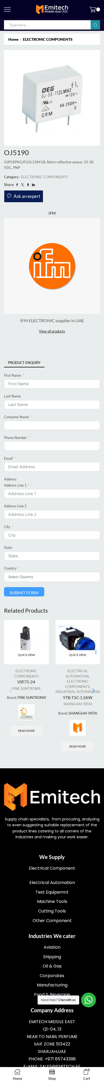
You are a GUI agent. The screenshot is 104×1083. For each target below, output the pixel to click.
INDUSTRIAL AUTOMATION (77, 692)
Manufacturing (52, 985)
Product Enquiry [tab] (24, 362)
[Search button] (95, 25)
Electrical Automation (52, 882)
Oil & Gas (52, 966)
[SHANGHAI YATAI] (78, 728)
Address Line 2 (15, 506)
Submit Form (24, 592)
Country (10, 568)
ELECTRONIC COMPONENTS (48, 39)
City (7, 527)
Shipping (52, 957)
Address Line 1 (15, 485)
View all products (52, 331)
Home (13, 39)
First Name (12, 375)
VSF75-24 (26, 681)
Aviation (52, 947)
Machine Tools (52, 901)
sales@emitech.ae (60, 1066)
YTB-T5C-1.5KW (77, 697)
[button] (93, 691)
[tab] (24, 363)
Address (10, 479)
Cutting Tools (52, 911)
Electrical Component (52, 868)
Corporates (52, 976)
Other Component (52, 921)
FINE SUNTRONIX (26, 688)
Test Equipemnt (52, 892)
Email (8, 458)
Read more (26, 730)
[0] (99, 9)
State (8, 547)
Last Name (12, 396)
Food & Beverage (52, 994)
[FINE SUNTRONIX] (26, 712)
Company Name (16, 417)
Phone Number (15, 437)
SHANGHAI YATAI (77, 704)
